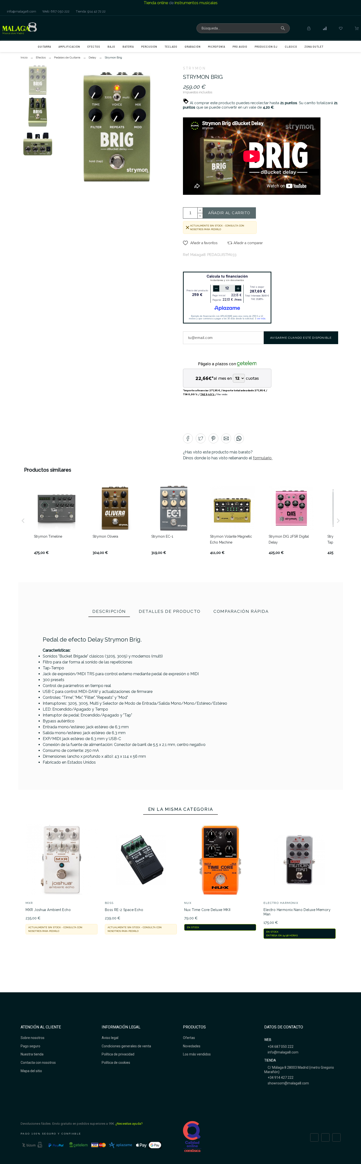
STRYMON (194, 68)
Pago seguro (30, 1046)
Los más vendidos (197, 1054)
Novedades (191, 1046)
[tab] (109, 612)
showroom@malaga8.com (288, 1083)
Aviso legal (110, 1038)
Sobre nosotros (32, 1038)
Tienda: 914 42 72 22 (90, 11)
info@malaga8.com (21, 11)
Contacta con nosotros (38, 1063)
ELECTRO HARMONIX (281, 903)
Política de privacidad (118, 1054)
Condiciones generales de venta (126, 1046)
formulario (263, 458)
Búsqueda (284, 28)
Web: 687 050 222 (55, 11)
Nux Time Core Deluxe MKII (207, 910)
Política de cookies (116, 1063)
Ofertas (189, 1038)
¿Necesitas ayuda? (129, 1123)
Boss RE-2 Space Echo (124, 910)
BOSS (109, 903)
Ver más (222, 394)
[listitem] (56, 520)
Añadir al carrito (229, 213)
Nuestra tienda (32, 1054)
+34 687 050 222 (280, 1047)
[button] (200, 243)
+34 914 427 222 (280, 1078)
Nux (188, 903)
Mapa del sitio (31, 1071)
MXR (29, 903)
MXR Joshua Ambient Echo (48, 910)
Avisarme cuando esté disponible (301, 337)
